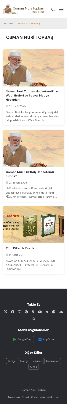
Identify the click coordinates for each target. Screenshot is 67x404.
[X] (5, 311)
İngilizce (37, 361)
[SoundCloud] (61, 311)
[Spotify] (53, 311)
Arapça (24, 361)
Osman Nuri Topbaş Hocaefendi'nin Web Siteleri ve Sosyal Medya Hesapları (32, 95)
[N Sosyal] (33, 311)
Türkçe (12, 361)
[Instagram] (19, 311)
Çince (33, 366)
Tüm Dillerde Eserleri (21, 248)
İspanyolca (52, 361)
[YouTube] (40, 311)
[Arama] (53, 9)
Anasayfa (8, 23)
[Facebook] (12, 311)
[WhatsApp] (33, 318)
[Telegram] (46, 311)
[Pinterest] (26, 311)
